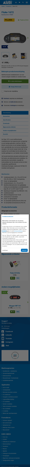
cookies (4, 231)
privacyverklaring (18, 231)
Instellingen (5, 250)
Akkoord (24, 250)
